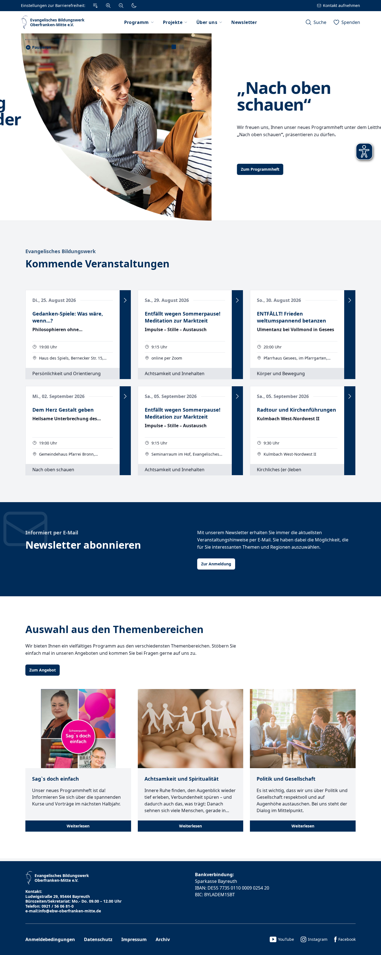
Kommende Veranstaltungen (97, 263)
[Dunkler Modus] (133, 5)
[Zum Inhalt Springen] (95, 5)
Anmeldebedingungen (50, 939)
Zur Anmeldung (216, 563)
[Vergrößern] (108, 5)
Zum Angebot (42, 670)
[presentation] (166, 47)
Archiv (163, 939)
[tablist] (174, 47)
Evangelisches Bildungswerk (60, 251)
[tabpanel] (190, 127)
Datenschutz (98, 939)
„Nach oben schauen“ (72, 96)
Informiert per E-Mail (51, 532)
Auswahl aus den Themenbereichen (114, 629)
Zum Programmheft (48, 169)
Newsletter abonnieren (83, 545)
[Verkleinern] (121, 5)
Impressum (134, 939)
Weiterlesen (78, 826)
